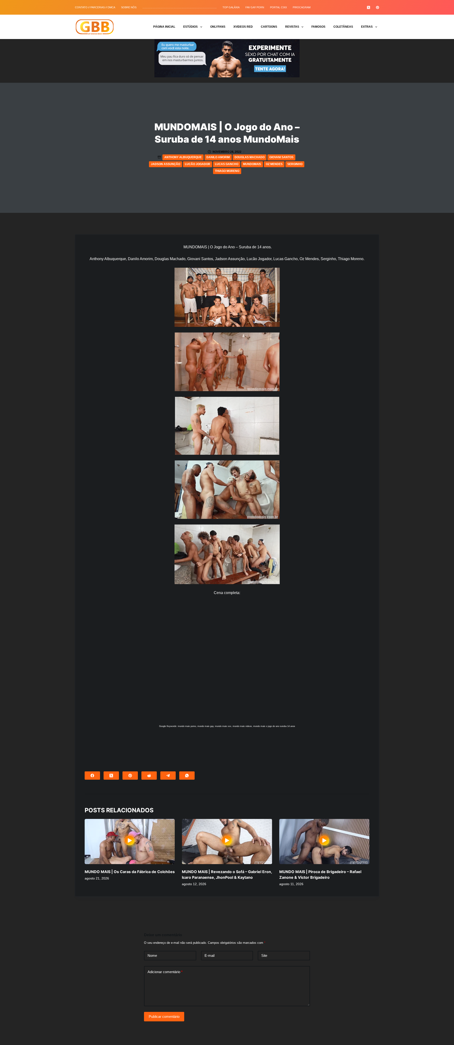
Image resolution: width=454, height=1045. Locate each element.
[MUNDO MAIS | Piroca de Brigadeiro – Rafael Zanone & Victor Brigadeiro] (324, 841)
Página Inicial (164, 26)
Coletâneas (343, 26)
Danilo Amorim (218, 157)
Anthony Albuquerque (183, 157)
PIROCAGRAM (301, 7)
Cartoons (269, 26)
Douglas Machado (250, 157)
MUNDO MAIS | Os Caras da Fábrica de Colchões (130, 871)
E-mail (209, 955)
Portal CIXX (278, 7)
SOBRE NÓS (128, 7)
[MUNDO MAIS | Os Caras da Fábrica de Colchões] (130, 841)
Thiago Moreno (227, 171)
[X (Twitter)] (368, 7)
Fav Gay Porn (254, 7)
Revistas (292, 26)
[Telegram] (168, 775)
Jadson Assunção (165, 164)
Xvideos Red (243, 26)
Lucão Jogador (197, 164)
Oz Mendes (274, 164)
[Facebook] (92, 775)
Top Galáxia (231, 7)
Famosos (318, 26)
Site (264, 955)
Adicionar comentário (165, 972)
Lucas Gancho (226, 164)
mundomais (252, 164)
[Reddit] (149, 775)
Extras (367, 26)
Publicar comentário (164, 1016)
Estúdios (190, 26)
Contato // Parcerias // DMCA (95, 7)
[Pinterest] (377, 7)
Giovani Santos (281, 157)
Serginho (294, 164)
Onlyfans (217, 26)
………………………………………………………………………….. (179, 7)
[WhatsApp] (187, 775)
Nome (152, 955)
